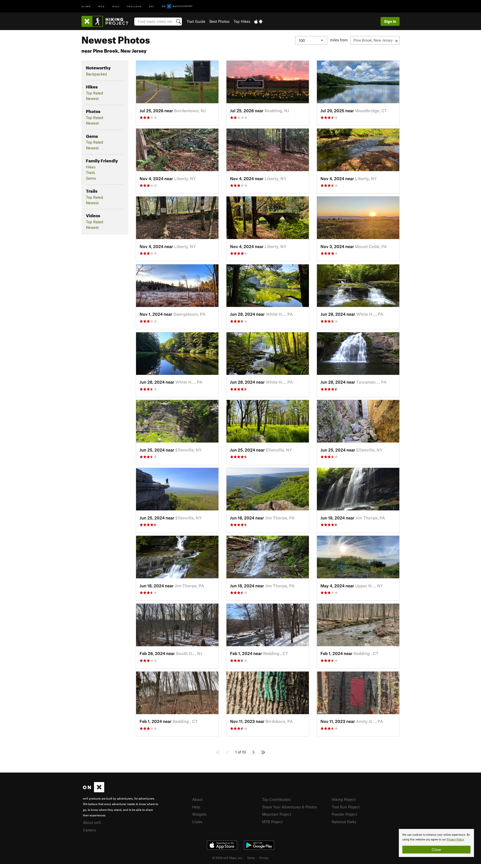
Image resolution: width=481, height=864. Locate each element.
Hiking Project (343, 799)
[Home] (107, 21)
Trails (90, 172)
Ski (151, 6)
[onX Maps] (93, 791)
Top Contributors (276, 799)
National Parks (344, 821)
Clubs (197, 821)
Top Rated (94, 93)
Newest (92, 98)
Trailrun (134, 6)
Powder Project (344, 814)
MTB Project (272, 821)
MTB (101, 6)
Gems (91, 178)
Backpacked (96, 74)
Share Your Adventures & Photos (289, 807)
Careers (89, 830)
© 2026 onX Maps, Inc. (227, 857)
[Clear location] (396, 40)
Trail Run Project (345, 807)
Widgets (199, 814)
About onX (92, 822)
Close (436, 849)
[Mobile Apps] (258, 21)
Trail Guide (196, 21)
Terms (251, 857)
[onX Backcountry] (177, 6)
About (197, 799)
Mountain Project (276, 814)
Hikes (90, 167)
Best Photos (219, 21)
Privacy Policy (455, 839)
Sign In (390, 21)
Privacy (264, 857)
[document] (436, 842)
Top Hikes (241, 21)
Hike (115, 6)
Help (196, 807)
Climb (86, 6)
